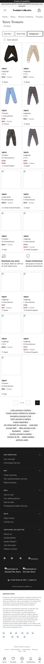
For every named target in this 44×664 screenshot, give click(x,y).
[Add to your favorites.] (19, 68)
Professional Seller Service (15, 505)
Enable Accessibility (22, 1)
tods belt (33, 425)
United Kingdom (15, 649)
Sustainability (10, 537)
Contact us (8, 521)
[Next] (28, 402)
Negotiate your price (10, 260)
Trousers (39, 16)
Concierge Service (12, 462)
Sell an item (9, 502)
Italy (24, 651)
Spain (20, 651)
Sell (6, 490)
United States (26, 649)
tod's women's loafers (21, 419)
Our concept (9, 459)
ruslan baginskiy (20, 422)
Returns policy (10, 482)
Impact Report (10, 541)
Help (6, 514)
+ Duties (9, 77)
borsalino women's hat (20, 416)
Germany (35, 649)
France (7, 649)
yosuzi (26, 431)
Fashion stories (10, 549)
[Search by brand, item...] (4, 10)
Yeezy (12, 16)
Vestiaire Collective (14, 530)
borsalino (16, 431)
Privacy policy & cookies (21, 586)
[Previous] (16, 402)
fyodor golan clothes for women (21, 413)
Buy (5, 471)
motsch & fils (13, 436)
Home (5, 16)
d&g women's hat (27, 428)
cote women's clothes (21, 410)
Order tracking (10, 475)
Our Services (10, 455)
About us (8, 534)
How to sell (8, 494)
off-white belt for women (15, 425)
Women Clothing (25, 16)
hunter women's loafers (21, 434)
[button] (39, 10)
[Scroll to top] (37, 402)
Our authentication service (15, 478)
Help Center (9, 518)
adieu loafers (28, 436)
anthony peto (22, 439)
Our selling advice (12, 498)
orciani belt (11, 428)
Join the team (10, 545)
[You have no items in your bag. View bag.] (39, 10)
